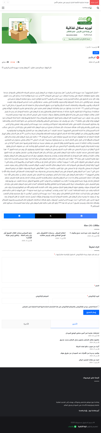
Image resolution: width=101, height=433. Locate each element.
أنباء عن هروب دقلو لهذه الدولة (87, 346)
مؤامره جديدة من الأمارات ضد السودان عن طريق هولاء (79, 353)
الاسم (96, 286)
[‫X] (50, 215)
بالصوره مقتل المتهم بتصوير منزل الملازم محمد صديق (79, 340)
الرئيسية (95, 47)
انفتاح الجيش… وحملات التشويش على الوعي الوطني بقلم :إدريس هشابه (51, 234)
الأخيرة (26, 324)
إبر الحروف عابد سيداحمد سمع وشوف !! (84, 233)
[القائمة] (3, 9)
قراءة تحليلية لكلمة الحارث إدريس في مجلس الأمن (71, 2)
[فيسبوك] (81, 215)
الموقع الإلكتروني (42, 296)
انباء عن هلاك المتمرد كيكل (89, 360)
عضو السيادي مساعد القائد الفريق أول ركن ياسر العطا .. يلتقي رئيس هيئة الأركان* (18, 235)
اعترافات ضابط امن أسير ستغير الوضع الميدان (82, 333)
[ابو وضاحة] (87, 8)
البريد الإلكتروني (93, 296)
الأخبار (88, 47)
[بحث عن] (98, 9)
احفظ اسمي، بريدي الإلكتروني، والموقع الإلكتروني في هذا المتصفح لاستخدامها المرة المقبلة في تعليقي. (59, 307)
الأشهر (74, 324)
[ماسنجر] (19, 215)
